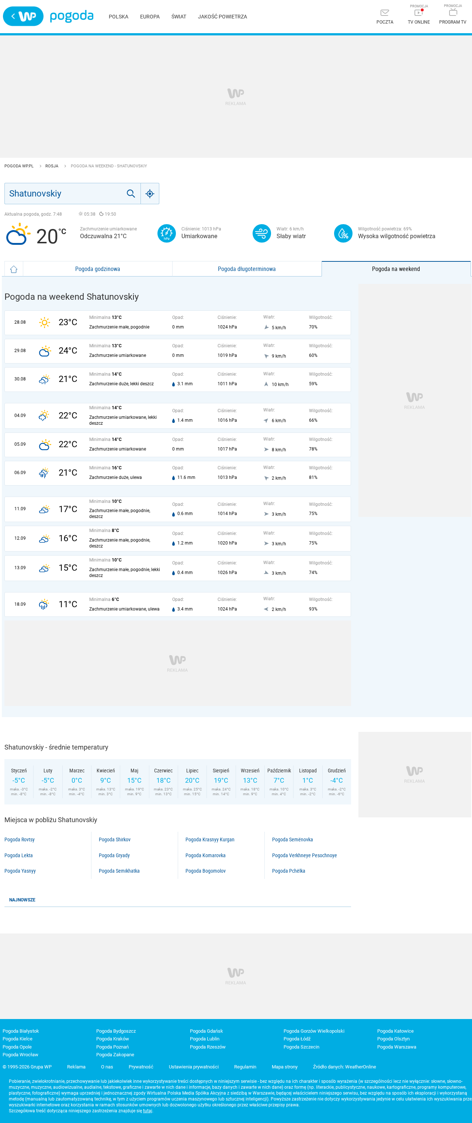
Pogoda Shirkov (115, 839)
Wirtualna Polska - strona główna (23, 16)
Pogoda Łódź (297, 1039)
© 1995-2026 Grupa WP (27, 1067)
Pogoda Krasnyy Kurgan (210, 839)
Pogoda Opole (17, 1047)
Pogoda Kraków (112, 1039)
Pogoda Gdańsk (206, 1031)
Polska (118, 17)
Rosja (52, 166)
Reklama (76, 1067)
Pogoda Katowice (395, 1031)
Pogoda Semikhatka (119, 871)
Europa (150, 17)
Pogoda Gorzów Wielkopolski (314, 1031)
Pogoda (71, 16)
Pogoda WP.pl (19, 166)
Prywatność (141, 1067)
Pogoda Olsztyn (393, 1039)
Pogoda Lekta (18, 855)
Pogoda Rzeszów (208, 1047)
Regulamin (245, 1067)
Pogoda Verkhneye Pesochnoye (304, 855)
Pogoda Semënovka (292, 839)
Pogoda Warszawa (396, 1047)
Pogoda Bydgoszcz (116, 1031)
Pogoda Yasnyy (20, 871)
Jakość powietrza (222, 17)
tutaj (147, 1110)
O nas (107, 1067)
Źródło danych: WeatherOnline (344, 1067)
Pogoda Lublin (204, 1039)
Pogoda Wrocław (20, 1054)
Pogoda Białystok (21, 1031)
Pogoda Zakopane (115, 1054)
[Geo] (150, 193)
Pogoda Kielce (17, 1039)
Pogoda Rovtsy (19, 839)
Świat (178, 17)
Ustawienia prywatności (194, 1067)
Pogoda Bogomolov (205, 871)
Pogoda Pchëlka (288, 871)
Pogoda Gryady (114, 855)
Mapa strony (285, 1067)
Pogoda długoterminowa (247, 269)
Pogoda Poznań (112, 1047)
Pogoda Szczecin (301, 1047)
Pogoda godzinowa (97, 269)
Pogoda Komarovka (205, 855)
